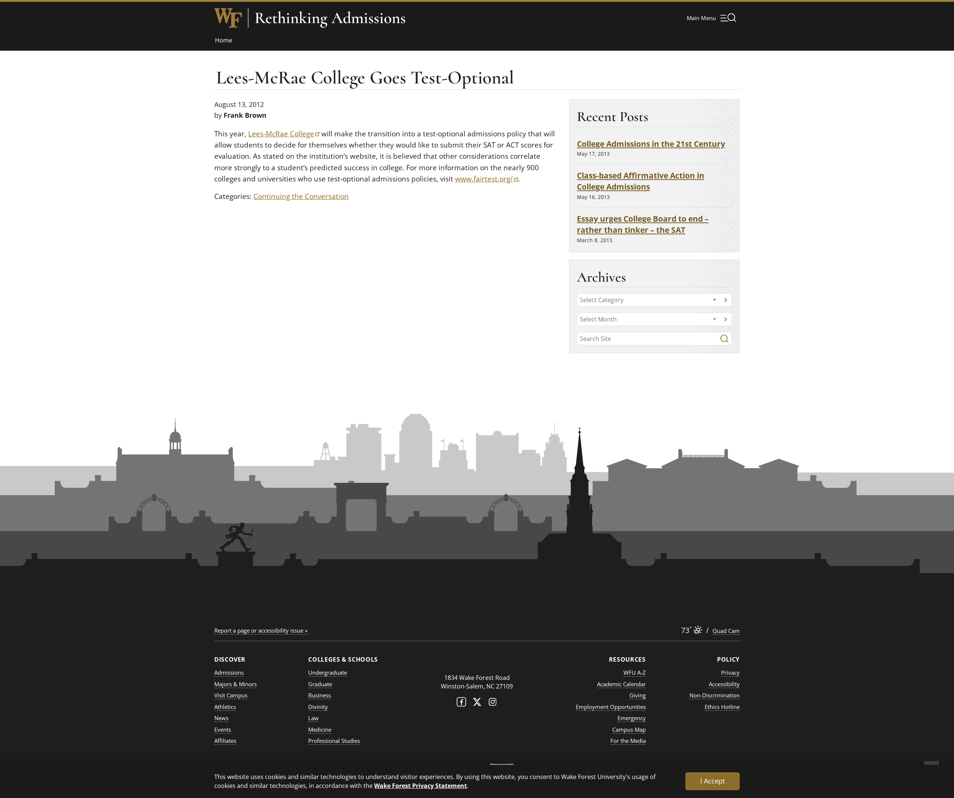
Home (223, 40)
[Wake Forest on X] (477, 703)
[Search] (724, 338)
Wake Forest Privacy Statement (420, 785)
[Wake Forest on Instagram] (492, 703)
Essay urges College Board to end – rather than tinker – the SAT (643, 224)
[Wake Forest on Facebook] (461, 703)
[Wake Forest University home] (228, 18)
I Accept (712, 780)
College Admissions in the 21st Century (651, 143)
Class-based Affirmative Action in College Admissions (640, 181)
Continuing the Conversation (301, 196)
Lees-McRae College (283, 134)
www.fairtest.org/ (486, 179)
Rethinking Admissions (330, 18)
